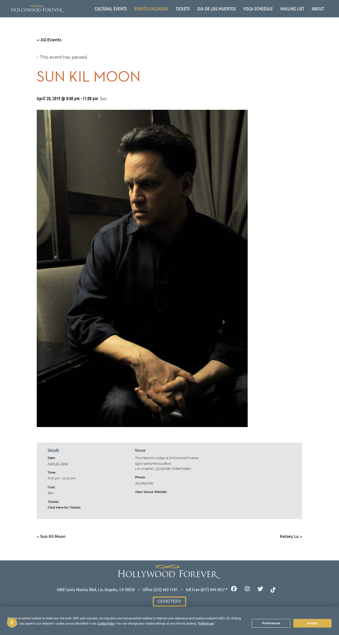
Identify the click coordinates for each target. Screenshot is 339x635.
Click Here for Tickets (64, 507)
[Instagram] (247, 589)
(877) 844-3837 (213, 589)
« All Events (49, 39)
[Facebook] (233, 589)
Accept (312, 623)
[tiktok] (273, 589)
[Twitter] (260, 589)
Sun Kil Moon (51, 536)
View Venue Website (151, 492)
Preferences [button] (206, 623)
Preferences (271, 623)
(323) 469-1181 (165, 589)
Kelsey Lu (291, 536)
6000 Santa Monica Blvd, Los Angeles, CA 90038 (96, 589)
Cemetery (169, 601)
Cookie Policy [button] (106, 623)
